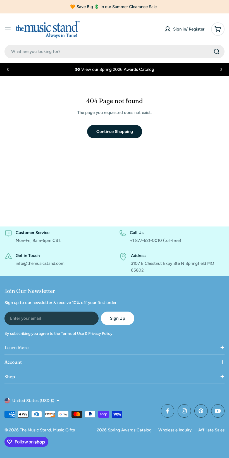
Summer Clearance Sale (134, 6)
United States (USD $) (33, 400)
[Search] (216, 51)
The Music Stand (35, 430)
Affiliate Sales (211, 430)
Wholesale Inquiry (175, 430)
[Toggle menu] (7, 29)
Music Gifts (64, 430)
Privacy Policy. (100, 333)
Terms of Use (72, 333)
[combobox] (114, 51)
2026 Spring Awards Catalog (124, 430)
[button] (7, 69)
